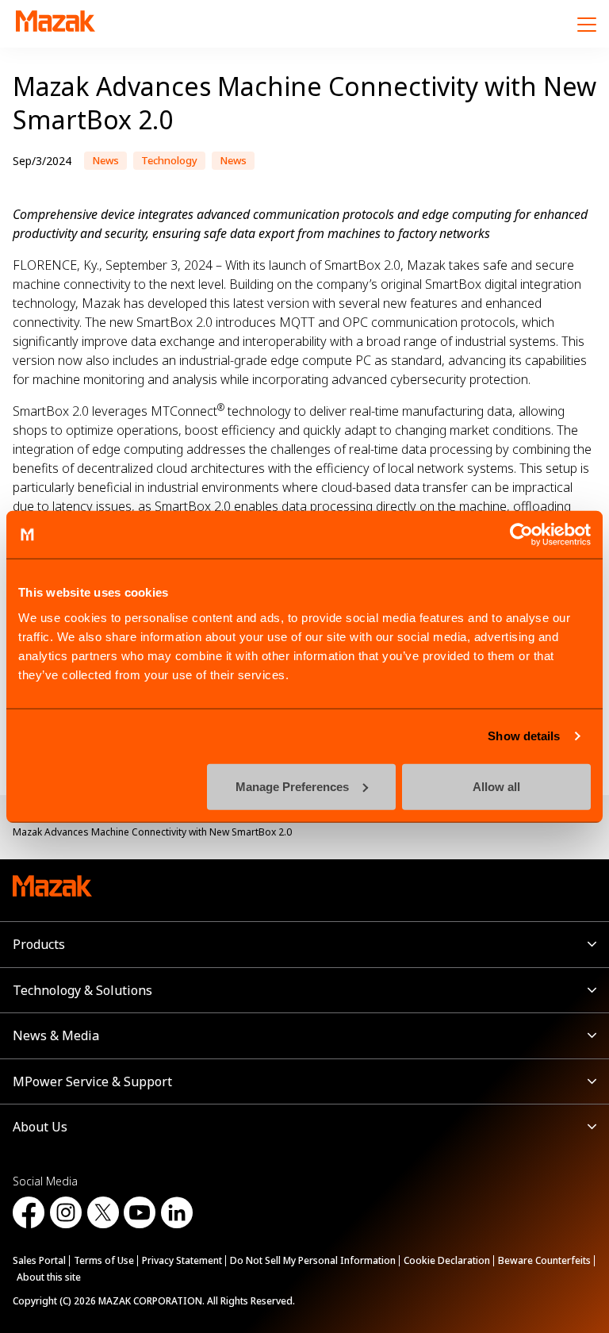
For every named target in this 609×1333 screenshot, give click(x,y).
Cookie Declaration (447, 1260)
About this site (49, 1277)
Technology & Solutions (82, 990)
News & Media (56, 1035)
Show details (524, 736)
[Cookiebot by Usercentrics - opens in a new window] (521, 535)
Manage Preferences (292, 786)
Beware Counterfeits (544, 1260)
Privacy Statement (182, 1260)
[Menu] (586, 24)
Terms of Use (104, 1260)
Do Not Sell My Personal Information (313, 1260)
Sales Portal (39, 1260)
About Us (40, 1126)
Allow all (496, 786)
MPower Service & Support (92, 1081)
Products (39, 944)
